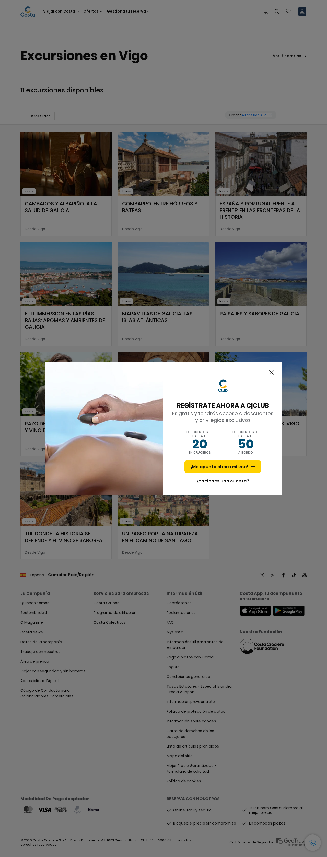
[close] (271, 373)
